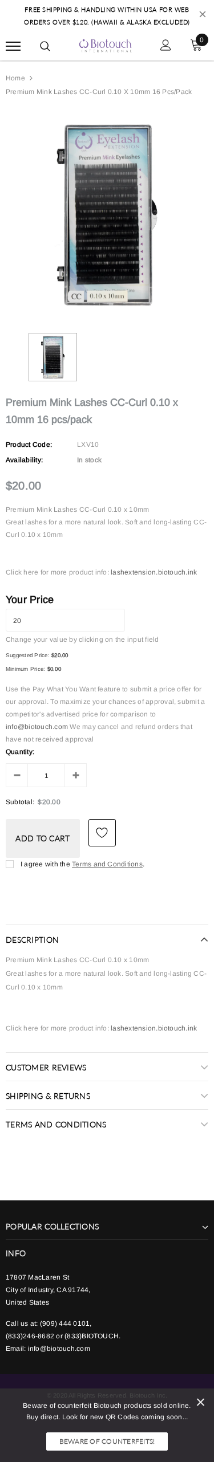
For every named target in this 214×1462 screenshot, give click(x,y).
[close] (202, 16)
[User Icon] (165, 46)
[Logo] (105, 44)
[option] (107, 214)
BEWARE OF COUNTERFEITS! (107, 1441)
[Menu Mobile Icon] (13, 46)
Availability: (24, 460)
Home (15, 78)
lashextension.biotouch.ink (154, 572)
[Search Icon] (45, 46)
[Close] (200, 1404)
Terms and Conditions (107, 864)
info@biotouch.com (38, 727)
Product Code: (29, 445)
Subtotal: (20, 802)
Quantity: (20, 752)
